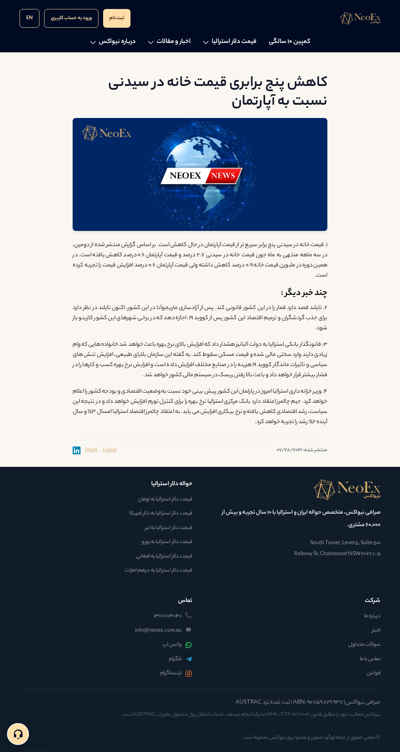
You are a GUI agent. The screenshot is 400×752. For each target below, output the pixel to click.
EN (29, 18)
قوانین (373, 673)
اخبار (376, 631)
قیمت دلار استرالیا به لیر (168, 528)
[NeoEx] (294, 489)
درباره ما (372, 616)
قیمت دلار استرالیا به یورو (166, 542)
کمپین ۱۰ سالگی (289, 42)
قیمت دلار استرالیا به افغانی (164, 556)
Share (91, 450)
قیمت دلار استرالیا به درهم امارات (158, 570)
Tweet (109, 450)
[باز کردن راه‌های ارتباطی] (18, 734)
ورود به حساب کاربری (71, 18)
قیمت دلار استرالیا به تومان (165, 499)
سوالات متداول (364, 645)
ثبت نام (116, 18)
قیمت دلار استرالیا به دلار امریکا (160, 513)
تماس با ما (370, 659)
